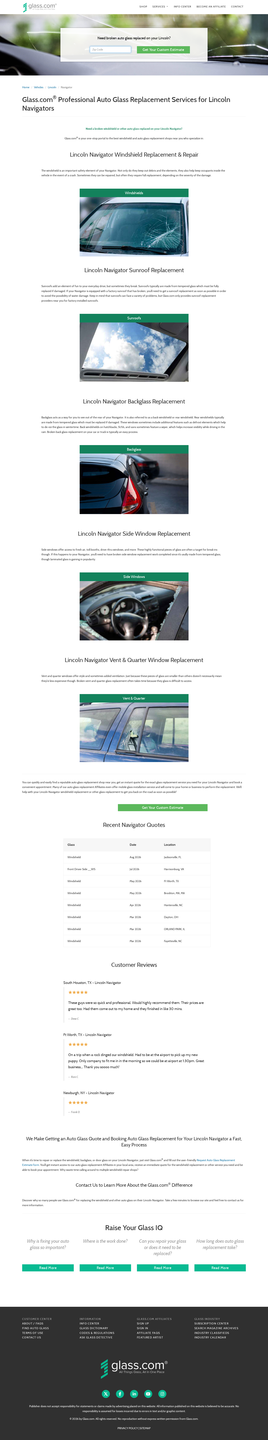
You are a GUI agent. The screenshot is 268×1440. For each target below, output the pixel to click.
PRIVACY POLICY (128, 1428)
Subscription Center (211, 1323)
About (27, 1323)
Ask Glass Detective (96, 1337)
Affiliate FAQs (148, 1333)
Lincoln (52, 87)
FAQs (40, 1323)
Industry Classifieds (211, 1333)
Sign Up (143, 1323)
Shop (143, 6)
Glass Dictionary (94, 1328)
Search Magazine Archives (216, 1328)
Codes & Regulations (97, 1333)
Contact (237, 6)
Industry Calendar (210, 1337)
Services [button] (160, 6)
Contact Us (31, 1337)
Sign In (142, 1328)
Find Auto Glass (35, 1328)
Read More (48, 1268)
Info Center (182, 6)
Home (25, 87)
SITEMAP (145, 1428)
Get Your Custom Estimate (163, 49)
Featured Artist (150, 1337)
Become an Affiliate (211, 6)
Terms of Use (33, 1333)
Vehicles (38, 87)
